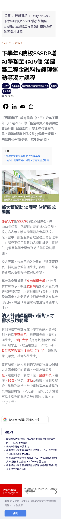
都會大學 (8, 221)
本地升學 (7, 91)
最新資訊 (21, 16)
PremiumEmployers (10, 491)
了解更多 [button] (18, 505)
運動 (30, 381)
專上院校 (15, 86)
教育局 (54, 86)
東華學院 (20, 335)
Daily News (40, 16)
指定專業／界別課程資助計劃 (35, 86)
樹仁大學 (22, 340)
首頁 (7, 16)
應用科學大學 (36, 281)
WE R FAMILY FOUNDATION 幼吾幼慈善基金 (41, 489)
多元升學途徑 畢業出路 (17, 446)
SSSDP (6, 86)
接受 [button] (15, 513)
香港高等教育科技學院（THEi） (24, 351)
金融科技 (45, 375)
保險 (11, 381)
